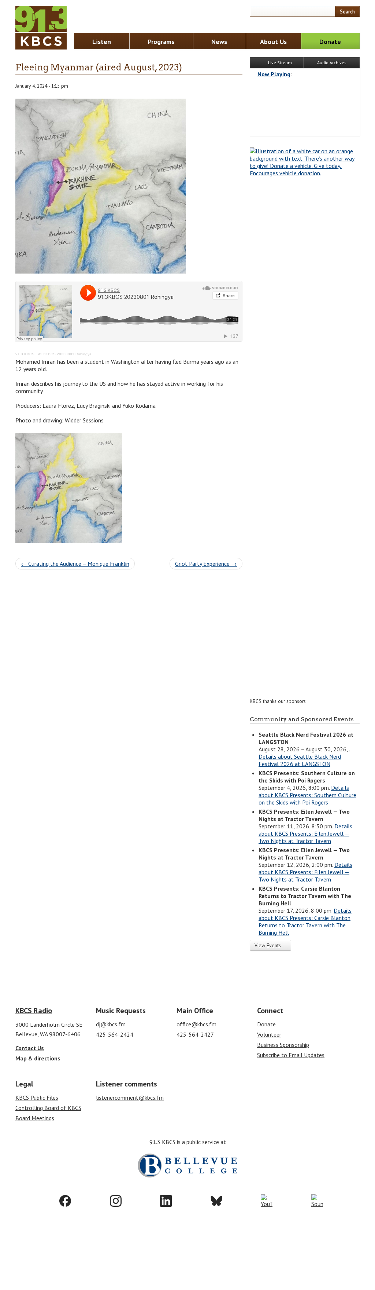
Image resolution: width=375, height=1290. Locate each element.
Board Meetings (34, 1118)
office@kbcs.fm (196, 1024)
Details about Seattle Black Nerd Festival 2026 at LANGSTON (300, 760)
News (219, 41)
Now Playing (273, 74)
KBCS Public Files (36, 1097)
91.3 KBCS (24, 354)
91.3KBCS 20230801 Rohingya (65, 354)
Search (347, 11)
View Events (268, 945)
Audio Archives (331, 62)
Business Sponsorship (283, 1044)
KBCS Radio (33, 1010)
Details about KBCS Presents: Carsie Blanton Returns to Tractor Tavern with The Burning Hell (305, 921)
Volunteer (269, 1034)
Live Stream (279, 62)
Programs (161, 41)
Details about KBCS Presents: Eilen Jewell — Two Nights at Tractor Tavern (305, 833)
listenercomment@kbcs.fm (130, 1097)
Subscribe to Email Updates (290, 1055)
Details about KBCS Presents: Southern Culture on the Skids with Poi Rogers (307, 795)
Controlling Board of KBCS (48, 1107)
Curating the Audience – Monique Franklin (75, 563)
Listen (101, 41)
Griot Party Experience (206, 563)
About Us (273, 41)
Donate (330, 41)
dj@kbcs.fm (111, 1024)
